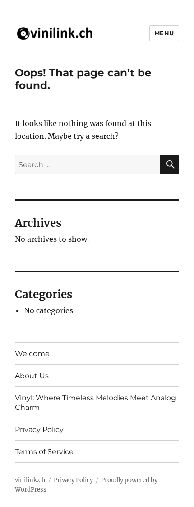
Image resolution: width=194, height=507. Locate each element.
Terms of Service (44, 451)
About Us (32, 375)
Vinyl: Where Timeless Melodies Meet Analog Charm (95, 403)
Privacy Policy (39, 429)
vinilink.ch (30, 480)
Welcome (32, 353)
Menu (164, 33)
